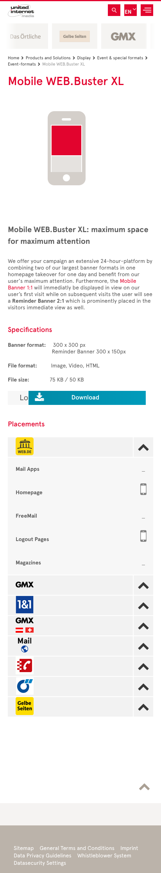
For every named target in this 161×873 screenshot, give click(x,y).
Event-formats (24, 64)
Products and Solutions (50, 57)
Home (16, 57)
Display (86, 57)
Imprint (129, 848)
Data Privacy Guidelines (43, 855)
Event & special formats (122, 57)
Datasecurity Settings (40, 863)
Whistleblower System (104, 855)
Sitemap (24, 848)
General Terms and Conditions (76, 848)
